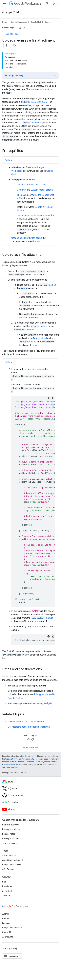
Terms (5, 948)
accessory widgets (42, 703)
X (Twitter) (7, 891)
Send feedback (13, 34)
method (48, 285)
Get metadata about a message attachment (29, 726)
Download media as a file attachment (26, 721)
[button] (30, 75)
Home (4, 22)
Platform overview (10, 825)
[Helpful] (20, 28)
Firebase (6, 923)
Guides (47, 22)
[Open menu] (4, 3)
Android (5, 914)
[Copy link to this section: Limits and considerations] (45, 669)
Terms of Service (10, 843)
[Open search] (47, 3)
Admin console (9, 855)
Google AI (6, 932)
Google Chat (10, 12)
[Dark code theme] (48, 398)
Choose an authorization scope (26, 238)
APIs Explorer (8, 869)
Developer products (11, 829)
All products (7, 937)
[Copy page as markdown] (14, 45)
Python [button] (8, 160)
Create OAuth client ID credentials (34, 215)
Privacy (14, 948)
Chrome (6, 918)
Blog (4, 882)
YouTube (6, 895)
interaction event (34, 102)
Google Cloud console (11, 865)
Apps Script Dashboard (12, 860)
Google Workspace (19, 22)
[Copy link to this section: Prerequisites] (26, 151)
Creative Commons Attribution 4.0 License (22, 759)
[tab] (8, 160)
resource (31, 122)
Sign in (54, 3)
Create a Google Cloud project (32, 184)
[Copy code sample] (53, 398)
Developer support (10, 838)
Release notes (8, 834)
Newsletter (7, 886)
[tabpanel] (30, 204)
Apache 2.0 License (26, 762)
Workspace (33, 3)
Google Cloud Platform (12, 927)
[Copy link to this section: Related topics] (27, 714)
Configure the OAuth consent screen (35, 189)
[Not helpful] (24, 28)
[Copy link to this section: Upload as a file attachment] (47, 255)
